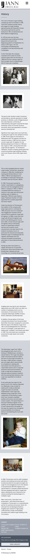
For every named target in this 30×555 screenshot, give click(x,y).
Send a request (15, 544)
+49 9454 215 (23, 524)
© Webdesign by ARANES (8, 553)
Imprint (3, 549)
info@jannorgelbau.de (21, 528)
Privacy (9, 549)
